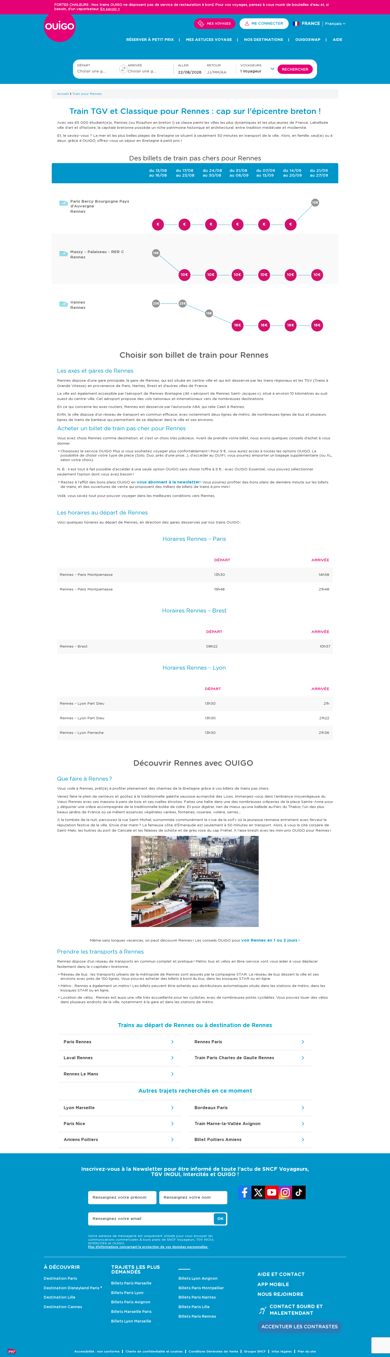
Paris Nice (74, 1124)
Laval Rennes (78, 1058)
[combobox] (92, 71)
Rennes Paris (208, 1042)
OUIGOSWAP (307, 40)
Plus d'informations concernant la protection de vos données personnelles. (148, 1247)
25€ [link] (156, 303)
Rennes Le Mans (81, 1074)
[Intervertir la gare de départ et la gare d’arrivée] (123, 69)
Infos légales (282, 1351)
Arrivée (135, 65)
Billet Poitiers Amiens (217, 1140)
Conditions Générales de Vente (213, 1351)
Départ (83, 65)
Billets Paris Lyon (127, 1293)
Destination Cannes (63, 1307)
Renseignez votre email (117, 1219)
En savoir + (110, 9)
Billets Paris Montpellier (201, 1288)
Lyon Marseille (79, 1108)
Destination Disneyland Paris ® (73, 1288)
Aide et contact (281, 1274)
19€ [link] (209, 313)
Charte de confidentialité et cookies (154, 1351)
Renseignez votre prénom (119, 1197)
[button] (259, 68)
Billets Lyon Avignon (198, 1279)
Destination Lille (59, 1297)
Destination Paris (60, 1279)
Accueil (63, 93)
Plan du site (307, 1351)
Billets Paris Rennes (197, 1316)
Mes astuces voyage (209, 40)
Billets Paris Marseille (131, 1283)
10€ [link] (315, 202)
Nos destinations (263, 40)
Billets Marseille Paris (131, 1312)
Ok (220, 1219)
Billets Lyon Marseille (131, 1321)
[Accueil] (60, 29)
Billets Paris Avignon (130, 1302)
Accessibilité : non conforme (97, 1351)
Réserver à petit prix (150, 40)
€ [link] (158, 224)
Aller (183, 65)
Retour (214, 65)
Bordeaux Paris (211, 1108)
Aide (337, 40)
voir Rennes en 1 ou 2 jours (269, 940)
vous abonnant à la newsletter (168, 482)
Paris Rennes (77, 1042)
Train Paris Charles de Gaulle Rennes (234, 1058)
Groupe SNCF (255, 1351)
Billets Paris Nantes (197, 1297)
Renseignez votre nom (187, 1197)
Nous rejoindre (280, 1294)
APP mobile (273, 1284)
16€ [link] (156, 253)
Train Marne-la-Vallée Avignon (227, 1124)
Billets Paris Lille (194, 1307)
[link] (245, 1192)
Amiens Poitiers (81, 1140)
